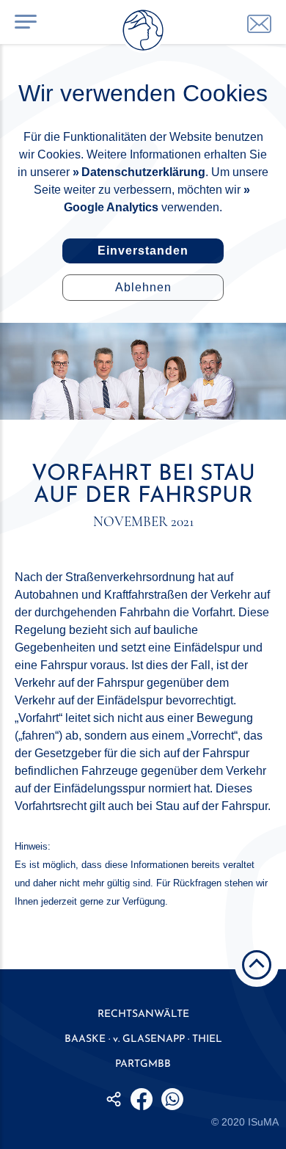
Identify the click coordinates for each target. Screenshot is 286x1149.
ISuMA (263, 1122)
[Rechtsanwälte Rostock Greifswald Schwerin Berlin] (143, 33)
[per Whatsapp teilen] (172, 1099)
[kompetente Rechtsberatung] (259, 24)
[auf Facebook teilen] (142, 1099)
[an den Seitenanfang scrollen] (257, 965)
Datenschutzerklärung (143, 172)
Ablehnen (143, 287)
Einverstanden (143, 250)
